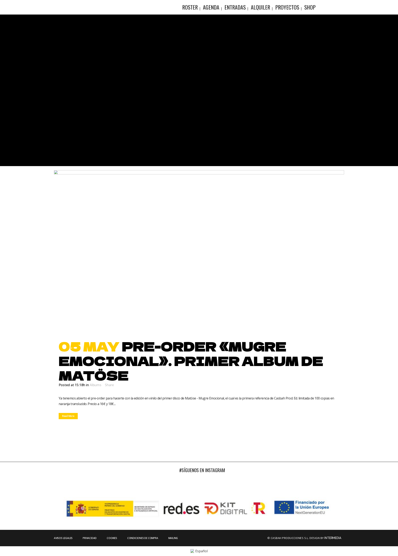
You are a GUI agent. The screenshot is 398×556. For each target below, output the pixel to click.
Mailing (173, 538)
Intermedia (333, 538)
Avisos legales (63, 538)
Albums (95, 385)
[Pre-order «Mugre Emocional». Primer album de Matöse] (199, 252)
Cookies (112, 538)
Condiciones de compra (142, 538)
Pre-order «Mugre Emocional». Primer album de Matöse (191, 360)
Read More (68, 416)
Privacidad (90, 538)
